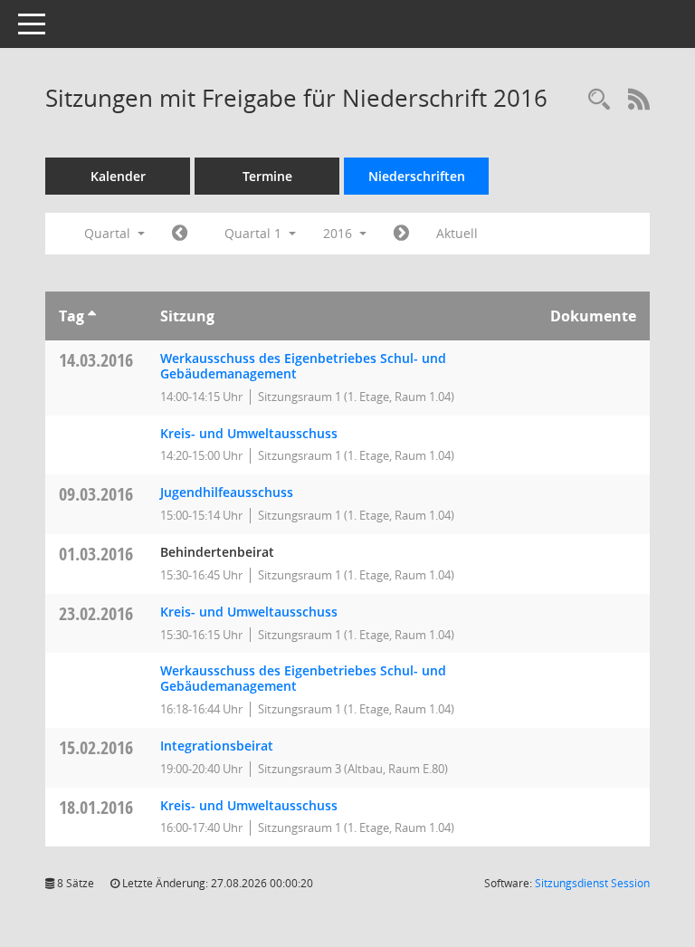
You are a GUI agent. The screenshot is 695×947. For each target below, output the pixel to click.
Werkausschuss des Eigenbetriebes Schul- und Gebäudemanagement (303, 365)
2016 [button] (339, 233)
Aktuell (457, 233)
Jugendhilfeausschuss (226, 492)
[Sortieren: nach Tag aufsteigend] (92, 316)
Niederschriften (416, 176)
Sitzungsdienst (592, 883)
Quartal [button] (109, 233)
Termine (267, 176)
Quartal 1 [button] (254, 233)
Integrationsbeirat (216, 745)
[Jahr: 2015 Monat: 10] (179, 233)
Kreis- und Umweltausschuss (249, 433)
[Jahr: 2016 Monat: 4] (401, 233)
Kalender (118, 176)
